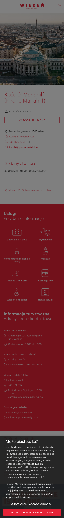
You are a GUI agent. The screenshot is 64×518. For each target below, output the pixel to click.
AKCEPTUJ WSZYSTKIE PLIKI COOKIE (32, 512)
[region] (32, 477)
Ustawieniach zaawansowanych (31, 503)
